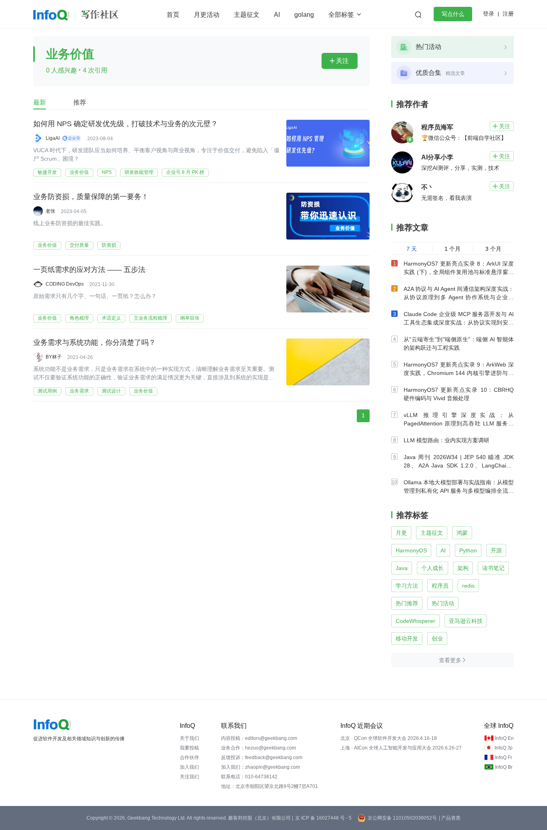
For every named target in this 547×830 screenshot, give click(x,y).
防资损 (109, 245)
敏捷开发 (47, 172)
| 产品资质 (450, 818)
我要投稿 (189, 748)
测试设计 (111, 391)
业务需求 (79, 391)
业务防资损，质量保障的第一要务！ (91, 197)
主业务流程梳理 (150, 318)
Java (402, 568)
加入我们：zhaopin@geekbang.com (260, 767)
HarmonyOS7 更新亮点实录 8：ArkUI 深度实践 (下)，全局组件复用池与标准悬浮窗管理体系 (459, 272)
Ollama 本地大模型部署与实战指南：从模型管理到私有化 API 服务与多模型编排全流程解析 (459, 490)
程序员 (440, 585)
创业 (437, 638)
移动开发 (407, 638)
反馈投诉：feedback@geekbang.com (261, 757)
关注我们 (189, 777)
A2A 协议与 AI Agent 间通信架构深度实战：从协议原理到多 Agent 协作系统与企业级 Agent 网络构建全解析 (459, 297)
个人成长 (432, 568)
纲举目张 (189, 318)
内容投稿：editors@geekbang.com (259, 738)
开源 (496, 550)
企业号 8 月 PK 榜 (185, 172)
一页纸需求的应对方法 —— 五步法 (89, 270)
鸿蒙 (462, 533)
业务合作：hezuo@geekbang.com (258, 748)
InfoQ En (504, 738)
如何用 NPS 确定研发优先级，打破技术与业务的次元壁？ (125, 124)
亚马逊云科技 (466, 621)
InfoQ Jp (504, 748)
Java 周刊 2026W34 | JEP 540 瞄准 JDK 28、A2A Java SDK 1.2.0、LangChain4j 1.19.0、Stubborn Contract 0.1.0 (459, 465)
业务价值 (79, 172)
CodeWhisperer (415, 621)
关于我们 (189, 738)
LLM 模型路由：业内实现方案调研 (446, 440)
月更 (401, 533)
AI (277, 14)
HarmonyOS (411, 550)
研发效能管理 (139, 172)
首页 (173, 14)
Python (468, 550)
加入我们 (189, 767)
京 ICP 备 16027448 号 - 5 (323, 818)
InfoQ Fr (503, 757)
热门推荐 (407, 603)
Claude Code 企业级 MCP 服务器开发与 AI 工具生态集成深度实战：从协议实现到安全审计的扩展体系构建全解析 (459, 322)
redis (468, 585)
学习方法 (407, 585)
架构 (463, 568)
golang (304, 14)
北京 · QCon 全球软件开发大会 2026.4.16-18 (388, 738)
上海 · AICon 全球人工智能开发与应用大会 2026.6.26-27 (401, 748)
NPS (107, 172)
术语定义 (111, 318)
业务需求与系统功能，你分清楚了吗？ (94, 342)
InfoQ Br (504, 767)
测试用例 (47, 391)
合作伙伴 (189, 757)
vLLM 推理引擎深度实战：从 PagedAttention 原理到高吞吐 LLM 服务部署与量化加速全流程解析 (459, 423)
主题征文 (246, 14)
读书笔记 (493, 568)
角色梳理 (79, 318)
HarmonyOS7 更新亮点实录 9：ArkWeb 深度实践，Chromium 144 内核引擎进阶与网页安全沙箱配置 (459, 373)
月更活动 (206, 14)
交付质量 (79, 245)
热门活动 (443, 603)
